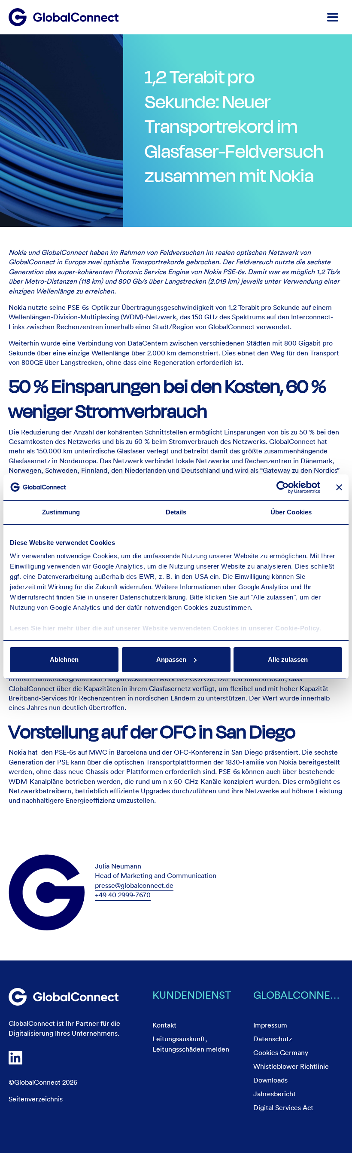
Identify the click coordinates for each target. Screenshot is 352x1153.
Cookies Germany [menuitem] (280, 1052)
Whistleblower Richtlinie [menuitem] (291, 1066)
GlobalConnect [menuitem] (298, 994)
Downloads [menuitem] (270, 1080)
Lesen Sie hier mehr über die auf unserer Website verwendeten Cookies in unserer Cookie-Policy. (165, 628)
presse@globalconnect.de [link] (134, 885)
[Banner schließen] (339, 487)
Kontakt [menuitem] (164, 1025)
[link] (63, 997)
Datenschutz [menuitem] (272, 1038)
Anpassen (171, 659)
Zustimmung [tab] (61, 512)
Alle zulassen (288, 659)
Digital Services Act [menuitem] (283, 1107)
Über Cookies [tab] (291, 512)
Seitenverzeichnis (36, 1099)
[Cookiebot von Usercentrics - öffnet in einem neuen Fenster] (282, 487)
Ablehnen (64, 659)
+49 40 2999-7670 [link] (123, 894)
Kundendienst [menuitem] (191, 994)
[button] (332, 17)
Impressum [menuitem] (270, 1025)
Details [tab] (176, 512)
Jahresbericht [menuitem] (274, 1093)
